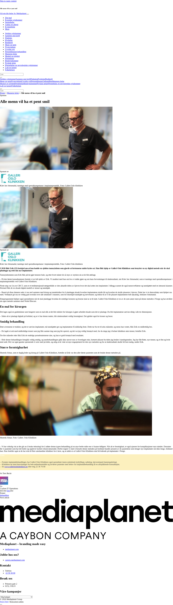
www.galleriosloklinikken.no (16, 467)
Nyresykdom (10, 47)
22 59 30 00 (10, 573)
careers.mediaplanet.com (15, 560)
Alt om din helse (13, 13)
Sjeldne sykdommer (13, 33)
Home (2, 93)
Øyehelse (9, 40)
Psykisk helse (10, 63)
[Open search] (1, 77)
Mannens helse (11, 54)
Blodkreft (9, 42)
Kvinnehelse (10, 27)
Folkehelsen (10, 70)
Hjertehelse (9, 58)
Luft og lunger (11, 67)
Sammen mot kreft (12, 36)
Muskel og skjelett (12, 56)
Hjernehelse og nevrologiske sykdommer (21, 65)
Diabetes (8, 38)
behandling (4, 495)
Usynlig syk (10, 49)
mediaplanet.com (12, 549)
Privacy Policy (4, 602)
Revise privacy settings (17, 602)
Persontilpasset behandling (15, 52)
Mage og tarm (10, 45)
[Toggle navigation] (28, 14)
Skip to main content (8, 1)
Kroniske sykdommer (13, 20)
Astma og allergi (11, 25)
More (7, 29)
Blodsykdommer (11, 61)
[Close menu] (1, 88)
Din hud (8, 18)
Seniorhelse (9, 22)
